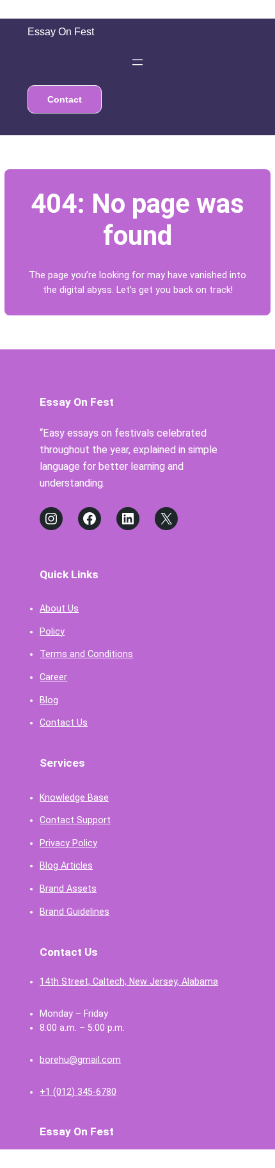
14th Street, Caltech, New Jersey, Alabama (129, 981)
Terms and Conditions (86, 654)
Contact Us (64, 722)
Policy (52, 631)
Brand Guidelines (74, 911)
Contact (64, 99)
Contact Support (75, 820)
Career (53, 677)
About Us (59, 608)
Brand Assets (68, 888)
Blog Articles (66, 865)
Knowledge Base (74, 797)
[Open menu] (137, 62)
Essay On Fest (61, 31)
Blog (49, 700)
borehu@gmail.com (80, 1060)
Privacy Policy (68, 843)
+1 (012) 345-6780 (78, 1092)
